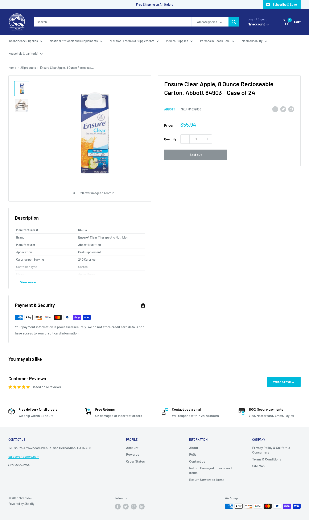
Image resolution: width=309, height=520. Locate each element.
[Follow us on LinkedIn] (142, 506)
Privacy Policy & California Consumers (271, 450)
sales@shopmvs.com (23, 456)
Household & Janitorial (23, 53)
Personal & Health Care (215, 41)
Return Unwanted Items (206, 480)
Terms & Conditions (266, 459)
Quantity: (171, 139)
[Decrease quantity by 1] (185, 139)
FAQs (193, 454)
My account (256, 24)
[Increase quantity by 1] (207, 139)
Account (132, 448)
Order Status (135, 461)
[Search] (233, 22)
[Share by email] (291, 109)
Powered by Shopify (21, 503)
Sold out (196, 155)
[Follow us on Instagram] (134, 506)
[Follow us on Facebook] (118, 506)
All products (28, 67)
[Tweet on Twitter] (283, 109)
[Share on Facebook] (275, 109)
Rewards (132, 454)
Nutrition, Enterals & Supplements (132, 41)
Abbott (169, 109)
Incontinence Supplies (23, 41)
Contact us (197, 461)
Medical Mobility (252, 41)
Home (12, 67)
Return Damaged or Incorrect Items (210, 470)
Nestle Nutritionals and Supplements (74, 41)
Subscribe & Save (285, 4)
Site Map (258, 466)
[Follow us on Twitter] (126, 506)
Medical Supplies (177, 41)
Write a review (283, 382)
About (193, 448)
